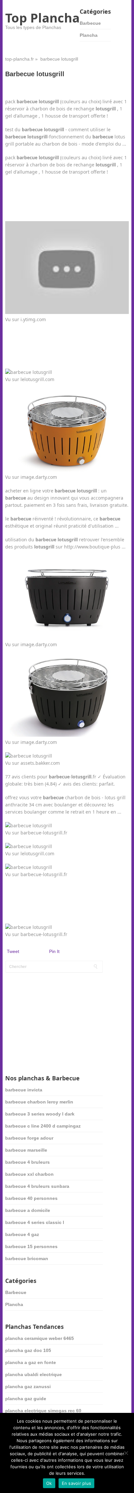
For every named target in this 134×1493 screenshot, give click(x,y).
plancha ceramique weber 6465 (39, 1338)
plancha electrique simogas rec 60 (43, 1410)
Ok (49, 1483)
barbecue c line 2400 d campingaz (43, 1126)
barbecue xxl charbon (29, 1174)
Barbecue (90, 23)
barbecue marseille (26, 1150)
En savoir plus (76, 1483)
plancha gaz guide (25, 1398)
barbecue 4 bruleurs (27, 1162)
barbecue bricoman (26, 1258)
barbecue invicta (23, 1089)
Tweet (13, 951)
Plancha (89, 35)
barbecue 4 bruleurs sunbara (37, 1186)
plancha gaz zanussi (28, 1386)
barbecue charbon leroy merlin (39, 1101)
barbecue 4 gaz (22, 1234)
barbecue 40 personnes (31, 1198)
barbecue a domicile (27, 1210)
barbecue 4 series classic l (34, 1222)
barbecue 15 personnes (31, 1246)
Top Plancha (42, 17)
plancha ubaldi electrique (33, 1374)
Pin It (54, 951)
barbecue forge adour (29, 1138)
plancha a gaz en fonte (30, 1362)
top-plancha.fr (19, 59)
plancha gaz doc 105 (28, 1350)
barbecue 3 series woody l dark (39, 1113)
